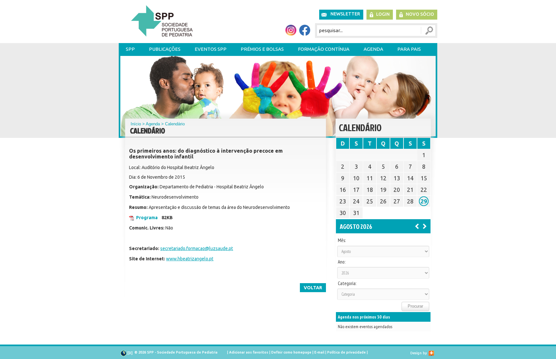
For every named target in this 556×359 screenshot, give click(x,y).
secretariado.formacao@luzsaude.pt (196, 248)
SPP (130, 49)
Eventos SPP (211, 49)
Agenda (373, 49)
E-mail (319, 352)
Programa (147, 217)
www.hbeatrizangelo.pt (189, 258)
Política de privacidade (346, 352)
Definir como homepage (291, 352)
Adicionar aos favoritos (248, 352)
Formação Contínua (323, 49)
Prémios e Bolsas (262, 49)
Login (383, 14)
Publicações (165, 49)
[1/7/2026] (417, 226)
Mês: (342, 240)
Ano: (341, 262)
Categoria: (347, 283)
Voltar (313, 287)
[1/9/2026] (425, 226)
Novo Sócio (420, 14)
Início (136, 123)
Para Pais (409, 49)
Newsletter (345, 13)
